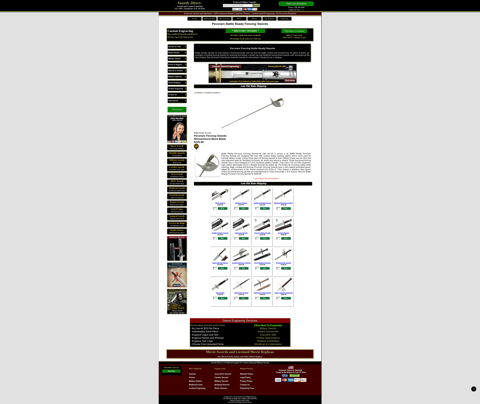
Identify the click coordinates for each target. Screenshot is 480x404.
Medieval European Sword (283, 203)
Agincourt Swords (241, 233)
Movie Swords (224, 19)
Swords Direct (189, 3)
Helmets (254, 19)
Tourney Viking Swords (262, 233)
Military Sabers (195, 381)
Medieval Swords (177, 188)
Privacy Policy (246, 381)
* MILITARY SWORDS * (245, 31)
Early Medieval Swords (262, 263)
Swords (194, 19)
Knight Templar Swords (220, 233)
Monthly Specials (177, 153)
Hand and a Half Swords (262, 293)
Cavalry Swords (177, 167)
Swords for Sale (174, 47)
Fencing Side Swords (283, 263)
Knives (239, 19)
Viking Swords (220, 203)
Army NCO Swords (222, 374)
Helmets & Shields (175, 71)
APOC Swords (177, 181)
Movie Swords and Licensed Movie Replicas (240, 352)
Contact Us (172, 95)
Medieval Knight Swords (262, 203)
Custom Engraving (180, 31)
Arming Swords (283, 233)
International (173, 101)
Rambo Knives (177, 230)
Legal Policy (245, 377)
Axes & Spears (269, 19)
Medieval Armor (196, 385)
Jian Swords (220, 293)
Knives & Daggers (175, 65)
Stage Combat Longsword (283, 293)
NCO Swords (177, 174)
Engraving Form (247, 388)
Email (302, 10)
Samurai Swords (176, 216)
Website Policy (246, 374)
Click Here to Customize (294, 31)
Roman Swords (177, 202)
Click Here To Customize (268, 325)
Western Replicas (175, 77)
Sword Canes (177, 209)
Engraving (284, 19)
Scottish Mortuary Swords (241, 263)
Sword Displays (174, 83)
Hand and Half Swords (220, 263)
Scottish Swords (177, 195)
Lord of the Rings (177, 223)
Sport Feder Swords (241, 293)
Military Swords (209, 19)
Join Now (171, 371)
